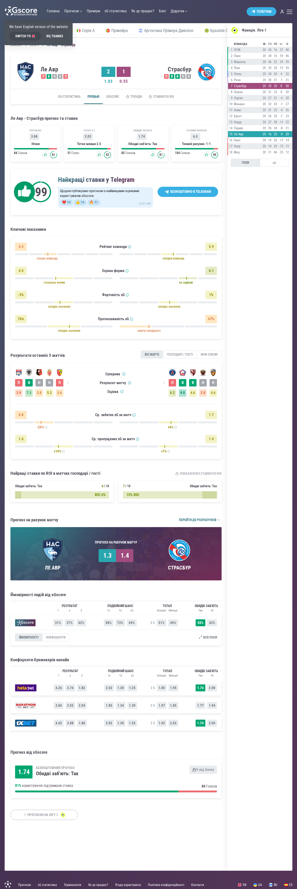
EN (244, 885)
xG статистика (69, 96)
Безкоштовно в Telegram (190, 192)
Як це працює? (98, 885)
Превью (93, 96)
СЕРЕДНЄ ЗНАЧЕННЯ (59, 307)
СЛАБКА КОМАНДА (47, 258)
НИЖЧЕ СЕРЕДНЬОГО (149, 331)
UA (260, 885)
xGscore (112, 96)
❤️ (66, 202)
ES (290, 885)
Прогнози (24, 885)
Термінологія (72, 885)
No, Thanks (54, 36)
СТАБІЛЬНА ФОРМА (54, 283)
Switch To (23, 36)
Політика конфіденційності (166, 885)
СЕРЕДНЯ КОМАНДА (173, 258)
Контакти (197, 885)
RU (275, 885)
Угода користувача (128, 885)
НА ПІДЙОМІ (186, 283)
